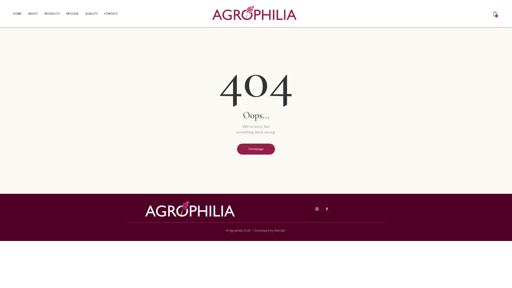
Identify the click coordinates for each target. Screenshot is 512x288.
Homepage (256, 149)
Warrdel (279, 230)
